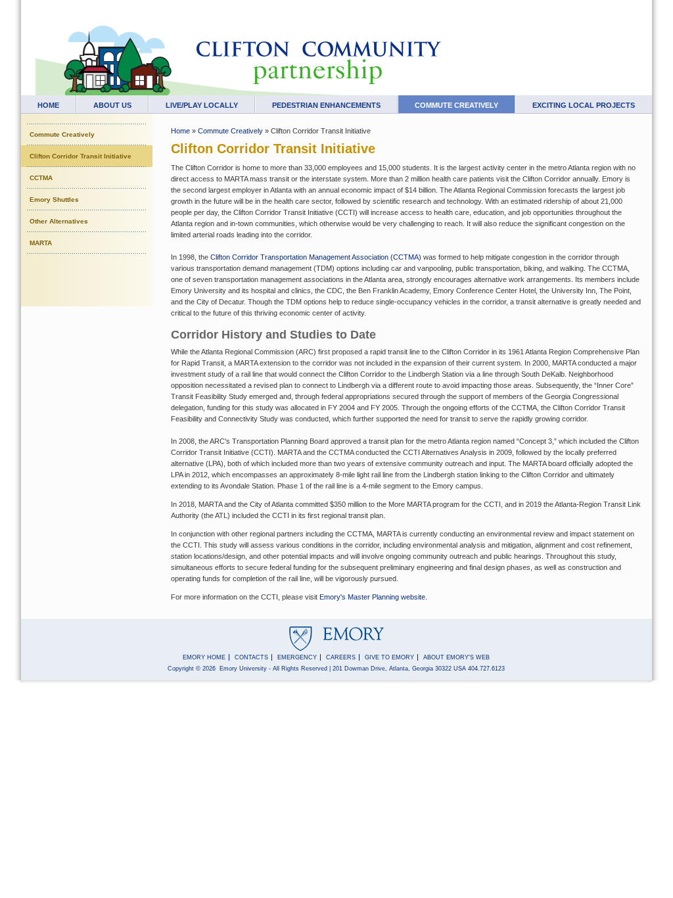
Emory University (243, 668)
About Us (112, 105)
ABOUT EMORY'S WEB (456, 657)
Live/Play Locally (202, 105)
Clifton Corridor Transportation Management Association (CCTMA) (316, 257)
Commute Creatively (456, 105)
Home (48, 105)
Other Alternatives (59, 221)
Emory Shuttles (54, 199)
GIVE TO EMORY (389, 657)
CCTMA (41, 177)
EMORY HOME (204, 657)
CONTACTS (251, 657)
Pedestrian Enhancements (326, 105)
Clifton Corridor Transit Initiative (80, 156)
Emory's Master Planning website (372, 597)
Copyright (181, 668)
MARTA (41, 243)
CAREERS (341, 657)
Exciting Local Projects (583, 105)
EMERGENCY (297, 657)
